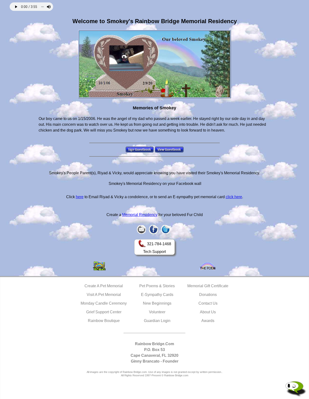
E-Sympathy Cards (157, 295)
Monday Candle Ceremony (104, 303)
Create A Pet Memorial (103, 286)
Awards (207, 321)
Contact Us (208, 303)
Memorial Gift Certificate (207, 286)
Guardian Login (157, 321)
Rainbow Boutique (104, 321)
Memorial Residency (139, 215)
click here (234, 197)
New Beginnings (157, 303)
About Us (208, 312)
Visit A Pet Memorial (104, 295)
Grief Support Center (103, 312)
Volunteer (157, 312)
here (80, 197)
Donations (208, 295)
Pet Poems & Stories (157, 286)
